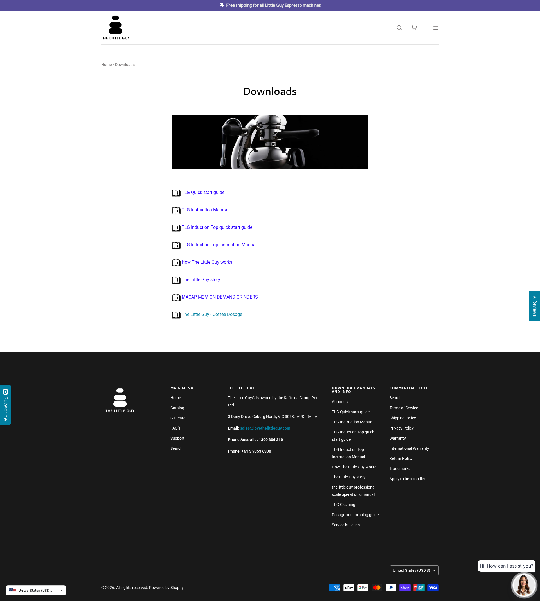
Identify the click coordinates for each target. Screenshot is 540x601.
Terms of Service (404, 408)
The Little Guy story (200, 279)
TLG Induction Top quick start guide (216, 227)
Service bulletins (346, 525)
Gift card (178, 418)
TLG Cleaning (343, 504)
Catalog (177, 408)
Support (177, 438)
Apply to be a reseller (407, 478)
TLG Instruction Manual (204, 210)
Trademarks (400, 468)
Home (106, 64)
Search (176, 448)
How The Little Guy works (206, 262)
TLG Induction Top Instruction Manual (219, 244)
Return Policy (401, 458)
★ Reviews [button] (534, 306)
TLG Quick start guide (202, 192)
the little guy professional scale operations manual (353, 491)
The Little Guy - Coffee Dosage (212, 314)
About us (340, 401)
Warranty (398, 438)
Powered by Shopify (166, 587)
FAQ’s (175, 428)
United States (411, 570)
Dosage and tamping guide (355, 514)
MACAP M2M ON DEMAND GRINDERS (219, 297)
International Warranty (409, 448)
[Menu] (432, 28)
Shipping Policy (403, 418)
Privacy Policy (402, 428)
